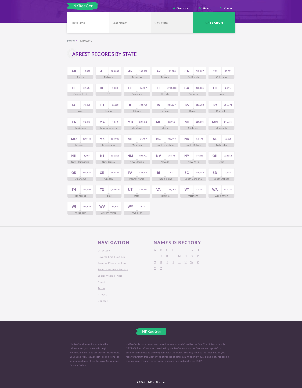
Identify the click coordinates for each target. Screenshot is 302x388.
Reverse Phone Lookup (112, 263)
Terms (101, 288)
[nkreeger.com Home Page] (82, 5)
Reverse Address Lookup (113, 269)
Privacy (102, 294)
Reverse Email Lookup (111, 256)
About (206, 8)
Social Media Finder (110, 275)
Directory (182, 8)
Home (71, 40)
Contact (228, 8)
